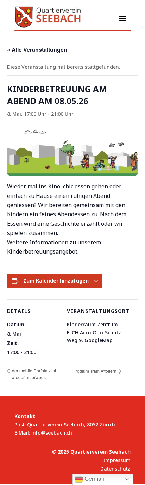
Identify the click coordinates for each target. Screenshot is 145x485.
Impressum (117, 460)
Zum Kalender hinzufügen (56, 280)
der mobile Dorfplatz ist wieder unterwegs (33, 374)
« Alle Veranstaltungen (37, 50)
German (94, 479)
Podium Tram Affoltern (96, 371)
